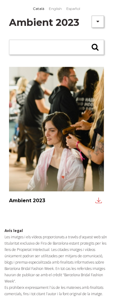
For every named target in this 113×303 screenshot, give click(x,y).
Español (73, 8)
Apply (95, 49)
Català (38, 8)
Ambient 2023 (27, 200)
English (55, 8)
